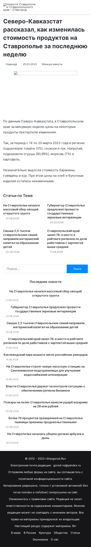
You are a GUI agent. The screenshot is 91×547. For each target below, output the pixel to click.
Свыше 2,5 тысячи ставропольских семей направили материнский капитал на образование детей (21, 239)
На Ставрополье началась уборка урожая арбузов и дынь (45, 436)
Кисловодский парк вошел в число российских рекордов (46, 354)
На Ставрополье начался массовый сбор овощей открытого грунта (21, 209)
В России (30, 532)
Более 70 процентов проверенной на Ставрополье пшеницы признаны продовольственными (45, 420)
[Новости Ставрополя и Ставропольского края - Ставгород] (20, 7)
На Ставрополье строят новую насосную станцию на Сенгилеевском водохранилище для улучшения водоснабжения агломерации (45, 370)
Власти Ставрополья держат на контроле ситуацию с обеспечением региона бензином (45, 388)
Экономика (40, 539)
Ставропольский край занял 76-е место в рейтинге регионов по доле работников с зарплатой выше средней (67, 239)
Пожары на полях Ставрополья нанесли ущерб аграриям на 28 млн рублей (46, 404)
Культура (45, 532)
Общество (61, 532)
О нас (54, 539)
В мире (16, 532)
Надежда (11, 64)
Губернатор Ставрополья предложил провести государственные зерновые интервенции (45, 309)
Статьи (75, 532)
